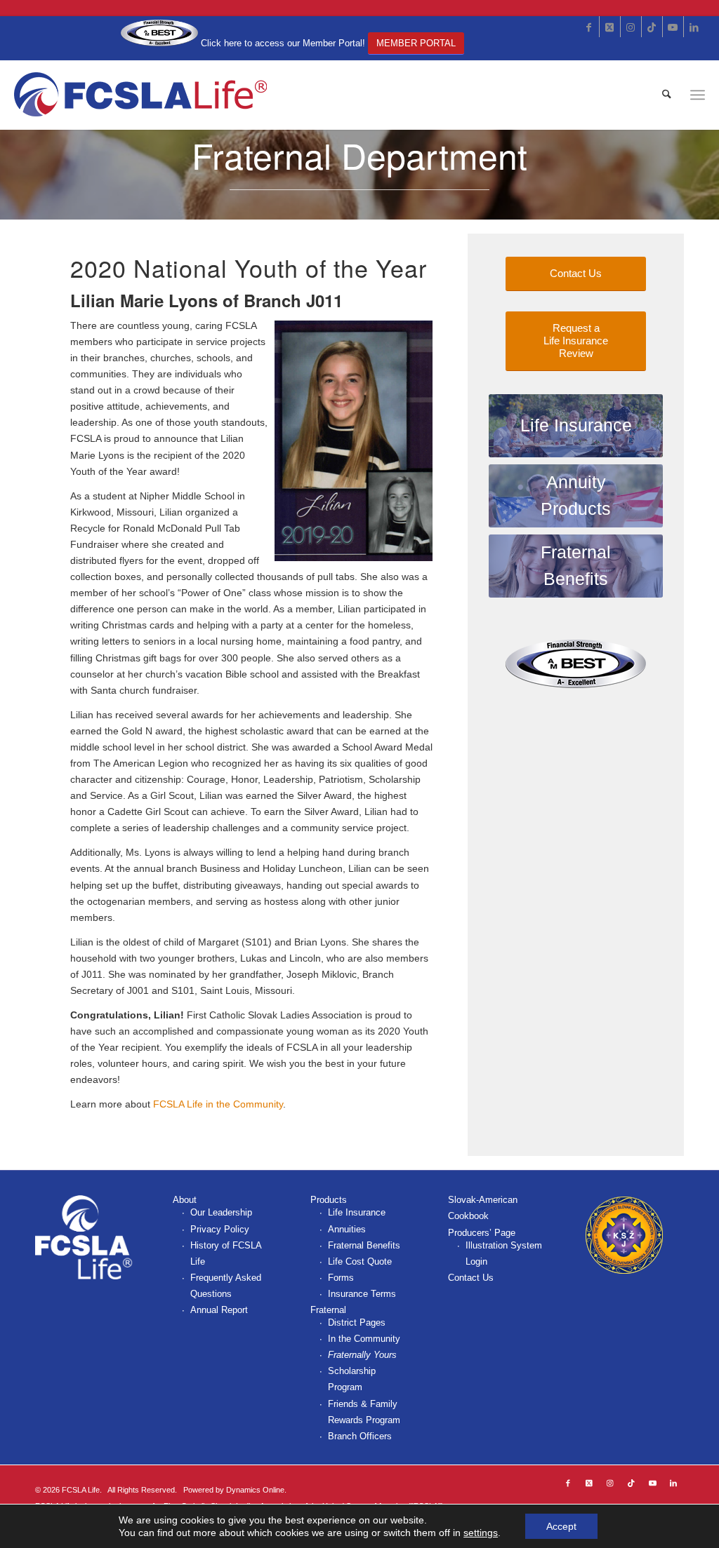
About (185, 1199)
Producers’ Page (481, 1232)
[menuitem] (666, 95)
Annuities (347, 1229)
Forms (341, 1277)
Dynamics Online (255, 1490)
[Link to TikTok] (652, 26)
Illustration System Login (504, 1253)
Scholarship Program (352, 1379)
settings (480, 1532)
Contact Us (471, 1277)
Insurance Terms (362, 1293)
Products (328, 1199)
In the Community (364, 1338)
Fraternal (328, 1310)
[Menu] (697, 95)
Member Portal (416, 43)
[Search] (666, 95)
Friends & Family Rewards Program (364, 1412)
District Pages (356, 1322)
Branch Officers (360, 1436)
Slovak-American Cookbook (482, 1207)
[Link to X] (610, 26)
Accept (561, 1526)
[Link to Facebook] (589, 26)
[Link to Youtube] (673, 26)
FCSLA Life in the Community (218, 1104)
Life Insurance (356, 1212)
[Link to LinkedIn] (694, 26)
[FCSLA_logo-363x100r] (141, 95)
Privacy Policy (219, 1229)
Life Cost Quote (360, 1261)
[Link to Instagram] (631, 26)
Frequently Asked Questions (225, 1285)
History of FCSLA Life (225, 1253)
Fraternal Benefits (364, 1245)
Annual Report (219, 1310)
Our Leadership (221, 1212)
